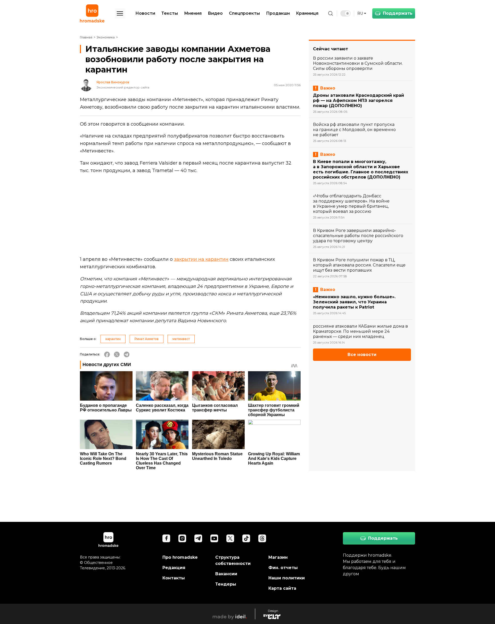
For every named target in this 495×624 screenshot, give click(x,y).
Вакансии (226, 573)
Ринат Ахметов (147, 339)
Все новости (362, 354)
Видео (215, 13)
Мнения (193, 13)
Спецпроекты (244, 13)
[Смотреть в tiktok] (246, 538)
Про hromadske (180, 557)
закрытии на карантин (201, 259)
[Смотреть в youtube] (214, 538)
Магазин (278, 557)
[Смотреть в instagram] (182, 538)
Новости (145, 13)
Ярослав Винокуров (112, 82)
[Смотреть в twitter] (230, 538)
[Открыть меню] (120, 13)
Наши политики (286, 578)
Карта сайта (282, 588)
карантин (113, 339)
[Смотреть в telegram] (198, 538)
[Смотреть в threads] (262, 538)
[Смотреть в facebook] (166, 538)
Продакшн (278, 13)
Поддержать (397, 13)
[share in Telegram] (126, 354)
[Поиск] (330, 13)
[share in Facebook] (107, 354)
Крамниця (307, 13)
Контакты (173, 578)
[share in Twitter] (117, 354)
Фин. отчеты (283, 567)
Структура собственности (233, 560)
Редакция (173, 567)
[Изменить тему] (345, 13)
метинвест (181, 339)
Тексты (169, 13)
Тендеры (225, 584)
